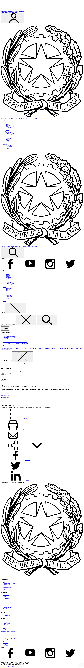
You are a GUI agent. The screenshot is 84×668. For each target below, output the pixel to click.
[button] (25, 450)
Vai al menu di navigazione (12, 11)
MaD (4, 149)
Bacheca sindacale (7, 148)
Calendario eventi (9, 141)
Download (10, 403)
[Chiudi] (15, 308)
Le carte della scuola (10, 127)
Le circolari (8, 140)
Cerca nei (4, 328)
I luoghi (7, 124)
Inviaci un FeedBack (6, 633)
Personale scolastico (10, 134)
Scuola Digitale (4, 365)
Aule (75, 348)
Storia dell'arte (79, 348)
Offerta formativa (9, 146)
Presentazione (8, 123)
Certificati (64, 348)
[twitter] (70, 268)
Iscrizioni (68, 348)
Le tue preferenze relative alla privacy (8, 631)
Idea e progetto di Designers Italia (7, 666)
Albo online (8, 143)
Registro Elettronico (11, 365)
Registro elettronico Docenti (9, 336)
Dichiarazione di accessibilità (9, 640)
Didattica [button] (5, 144)
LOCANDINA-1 (4, 403)
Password (3, 374)
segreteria (22, 348)
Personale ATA (40, 348)
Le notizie (8, 139)
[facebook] (10, 268)
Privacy (4, 151)
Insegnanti (29, 348)
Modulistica (34, 348)
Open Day (60, 348)
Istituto (11, 348)
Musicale (5, 339)
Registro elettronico (53, 348)
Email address (3, 373)
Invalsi (4, 588)
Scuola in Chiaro (6, 586)
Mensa (72, 348)
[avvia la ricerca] (47, 320)
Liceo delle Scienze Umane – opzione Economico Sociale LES (16, 343)
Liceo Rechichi (6, 338)
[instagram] (50, 268)
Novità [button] (4, 137)
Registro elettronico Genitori (9, 337)
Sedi (9, 349)
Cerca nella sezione (6, 325)
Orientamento (46, 348)
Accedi (2, 380)
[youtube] (30, 268)
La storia (7, 130)
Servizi (2, 348)
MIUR (4, 582)
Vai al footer (21, 11)
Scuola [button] (4, 120)
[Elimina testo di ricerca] (26, 320)
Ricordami (4, 379)
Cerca (2, 324)
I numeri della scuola (10, 126)
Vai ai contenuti (4, 11)
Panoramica (8, 121)
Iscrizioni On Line (7, 587)
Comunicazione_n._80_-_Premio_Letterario (10, 401)
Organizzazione (9, 128)
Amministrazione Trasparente (9, 638)
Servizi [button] (4, 131)
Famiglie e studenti (10, 133)
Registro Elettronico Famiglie (22, 365)
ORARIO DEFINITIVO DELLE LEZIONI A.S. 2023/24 (15, 342)
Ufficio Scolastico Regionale (9, 583)
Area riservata (6, 348)
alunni (14, 348)
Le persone (8, 125)
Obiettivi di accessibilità (8, 641)
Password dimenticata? (5, 377)
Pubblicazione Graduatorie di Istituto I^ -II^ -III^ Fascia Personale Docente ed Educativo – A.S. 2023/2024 (25, 335)
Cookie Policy (6, 643)
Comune (5, 589)
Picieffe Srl (8, 636)
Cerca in (5, 329)
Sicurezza (18, 348)
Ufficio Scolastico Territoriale (9, 584)
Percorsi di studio (9, 135)
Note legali (5, 645)
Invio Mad (5, 340)
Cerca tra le (4, 327)
